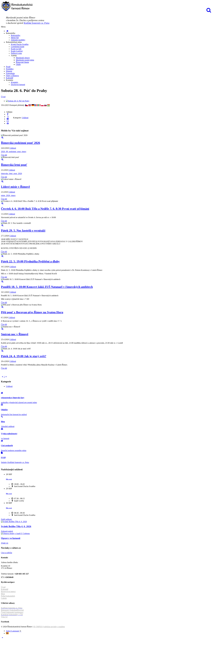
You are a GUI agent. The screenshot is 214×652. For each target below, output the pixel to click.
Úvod (3, 97)
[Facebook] (7, 114)
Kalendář (9, 78)
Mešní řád (15, 38)
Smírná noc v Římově (14, 334)
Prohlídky (10, 69)
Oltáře (18, 64)
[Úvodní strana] (7, 31)
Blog (3, 594)
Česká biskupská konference (12, 612)
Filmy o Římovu (12, 76)
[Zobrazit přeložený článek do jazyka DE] (33, 105)
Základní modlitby (18, 40)
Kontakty (14, 82)
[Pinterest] (7, 119)
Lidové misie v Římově (15, 186)
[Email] (7, 121)
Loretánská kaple (17, 47)
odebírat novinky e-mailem (54, 627)
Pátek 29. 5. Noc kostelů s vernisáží (23, 230)
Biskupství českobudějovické (12, 610)
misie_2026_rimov (8, 195)
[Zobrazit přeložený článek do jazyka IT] (39, 105)
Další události (6, 519)
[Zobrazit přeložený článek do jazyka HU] (48, 105)
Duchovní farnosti (18, 84)
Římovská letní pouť (14, 164)
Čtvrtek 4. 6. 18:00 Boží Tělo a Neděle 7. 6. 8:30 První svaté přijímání (45, 208)
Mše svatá (9, 479)
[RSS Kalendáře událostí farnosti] (7, 633)
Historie (9, 71)
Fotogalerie (10, 73)
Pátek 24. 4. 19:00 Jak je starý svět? (23, 356)
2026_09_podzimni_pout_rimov (13, 151)
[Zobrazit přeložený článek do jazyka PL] (42, 105)
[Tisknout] (7, 123)
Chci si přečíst (6, 553)
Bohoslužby (15, 35)
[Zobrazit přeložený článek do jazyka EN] (29, 105)
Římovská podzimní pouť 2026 (20, 142)
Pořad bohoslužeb (8, 596)
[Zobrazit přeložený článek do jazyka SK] (45, 105)
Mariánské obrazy (23, 58)
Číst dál (4, 155)
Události (25, 118)
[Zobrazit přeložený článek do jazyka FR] (36, 105)
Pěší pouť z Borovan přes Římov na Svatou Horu (32, 312)
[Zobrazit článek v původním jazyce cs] (26, 105)
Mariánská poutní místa (25, 60)
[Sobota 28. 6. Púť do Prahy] (17, 101)
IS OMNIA (38, 627)
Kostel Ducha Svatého (19, 44)
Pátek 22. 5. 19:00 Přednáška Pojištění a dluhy (30, 261)
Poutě (8, 67)
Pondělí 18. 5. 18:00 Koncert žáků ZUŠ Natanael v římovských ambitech (47, 286)
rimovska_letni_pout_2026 (11, 173)
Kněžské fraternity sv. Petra (36, 23)
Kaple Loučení (17, 51)
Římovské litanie (22, 62)
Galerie (4, 598)
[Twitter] (8, 117)
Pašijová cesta (16, 53)
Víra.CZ (4, 617)
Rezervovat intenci (8, 591)
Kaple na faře (16, 49)
